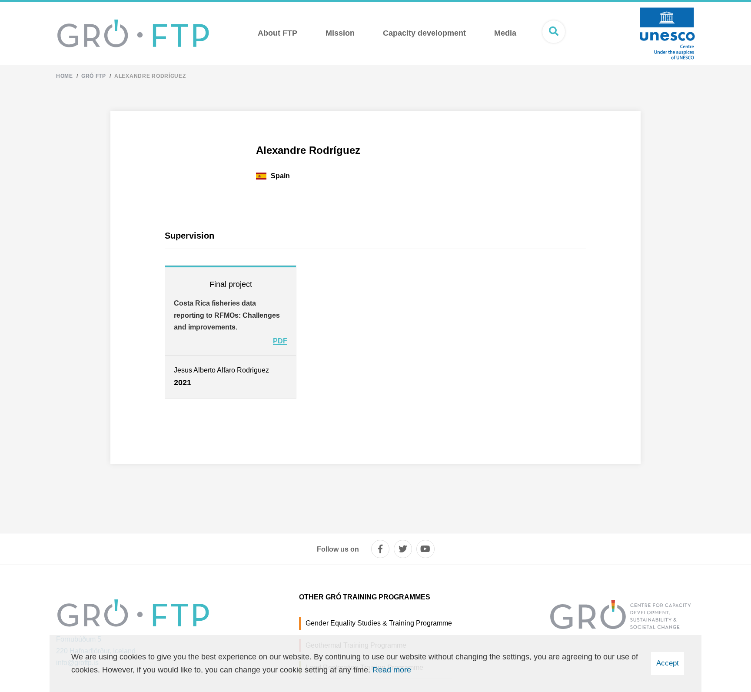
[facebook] (380, 549)
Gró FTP (93, 76)
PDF (280, 341)
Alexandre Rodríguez (150, 76)
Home (64, 76)
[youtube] (425, 549)
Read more (391, 669)
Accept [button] (667, 663)
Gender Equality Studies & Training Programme (379, 623)
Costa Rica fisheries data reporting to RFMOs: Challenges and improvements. (227, 314)
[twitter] (403, 549)
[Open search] (553, 31)
